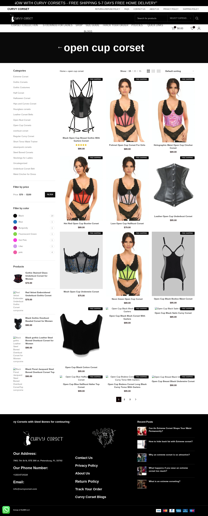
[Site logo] (20, 18)
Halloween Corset (21, 98)
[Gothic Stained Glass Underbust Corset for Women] (18, 278)
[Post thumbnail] (141, 431)
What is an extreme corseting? (164, 481)
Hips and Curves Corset (24, 103)
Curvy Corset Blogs (90, 497)
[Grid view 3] (148, 71)
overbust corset (20, 131)
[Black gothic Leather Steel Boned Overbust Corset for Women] (18, 349)
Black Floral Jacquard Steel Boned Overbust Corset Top (40, 370)
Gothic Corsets (20, 82)
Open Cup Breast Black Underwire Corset (173, 381)
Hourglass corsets (22, 109)
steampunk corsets (22, 147)
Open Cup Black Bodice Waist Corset (173, 299)
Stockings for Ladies (23, 158)
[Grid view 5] (158, 71)
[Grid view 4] (153, 71)
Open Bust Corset (21, 120)
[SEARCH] (197, 18)
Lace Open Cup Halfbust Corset (127, 223)
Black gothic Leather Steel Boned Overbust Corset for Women (39, 340)
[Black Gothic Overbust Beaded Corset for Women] (18, 324)
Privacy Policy (86, 465)
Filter (50, 194)
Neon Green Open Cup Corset (127, 299)
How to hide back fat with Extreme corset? (171, 441)
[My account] (199, 28)
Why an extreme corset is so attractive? (169, 454)
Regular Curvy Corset (23, 136)
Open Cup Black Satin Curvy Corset (173, 313)
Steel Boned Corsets (23, 152)
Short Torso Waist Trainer (25, 141)
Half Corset (18, 93)
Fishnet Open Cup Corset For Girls (127, 145)
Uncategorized (20, 163)
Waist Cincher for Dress (24, 174)
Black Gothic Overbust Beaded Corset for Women (39, 319)
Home (63, 71)
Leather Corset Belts (23, 114)
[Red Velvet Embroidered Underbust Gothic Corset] (18, 301)
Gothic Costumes (21, 87)
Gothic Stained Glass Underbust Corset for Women (36, 276)
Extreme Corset (20, 76)
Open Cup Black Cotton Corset (81, 367)
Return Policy (87, 481)
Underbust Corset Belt (24, 168)
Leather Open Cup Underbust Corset (173, 216)
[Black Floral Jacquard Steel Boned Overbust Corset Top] (18, 380)
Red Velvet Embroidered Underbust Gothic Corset (38, 294)
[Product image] (81, 106)
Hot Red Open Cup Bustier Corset (81, 223)
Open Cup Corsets (22, 125)
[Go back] (60, 48)
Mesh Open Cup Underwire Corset (81, 291)
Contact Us (84, 458)
